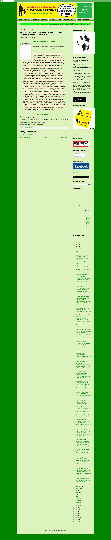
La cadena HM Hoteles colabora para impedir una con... (83, 335)
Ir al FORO (36, 19)
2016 (76, 507)
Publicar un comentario (27, 134)
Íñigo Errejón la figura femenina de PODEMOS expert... (83, 435)
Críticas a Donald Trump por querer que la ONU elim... (82, 385)
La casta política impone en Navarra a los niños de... (82, 399)
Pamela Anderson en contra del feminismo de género (83, 425)
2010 (76, 519)
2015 (76, 509)
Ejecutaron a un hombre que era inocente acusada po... (83, 309)
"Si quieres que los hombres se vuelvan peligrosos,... (83, 305)
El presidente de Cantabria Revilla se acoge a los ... (82, 282)
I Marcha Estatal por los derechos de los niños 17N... (83, 445)
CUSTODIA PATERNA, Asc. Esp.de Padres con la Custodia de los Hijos (88, 219)
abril (77, 496)
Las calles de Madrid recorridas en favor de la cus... (83, 347)
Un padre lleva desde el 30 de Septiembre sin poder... (83, 367)
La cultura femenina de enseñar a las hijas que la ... (83, 354)
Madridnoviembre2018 (81, 338)
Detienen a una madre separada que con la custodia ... (83, 389)
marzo (78, 498)
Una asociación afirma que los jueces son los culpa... (83, 461)
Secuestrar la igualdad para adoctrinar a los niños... (82, 292)
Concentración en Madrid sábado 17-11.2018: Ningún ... (83, 408)
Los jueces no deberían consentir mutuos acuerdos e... (83, 449)
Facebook (77, 132)
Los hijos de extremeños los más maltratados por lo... (82, 467)
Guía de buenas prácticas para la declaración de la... (83, 252)
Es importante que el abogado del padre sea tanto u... (83, 418)
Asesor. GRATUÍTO (83, 19)
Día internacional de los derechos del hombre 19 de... (83, 328)
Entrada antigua (64, 137)
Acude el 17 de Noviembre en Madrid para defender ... (83, 393)
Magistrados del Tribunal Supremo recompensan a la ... (83, 266)
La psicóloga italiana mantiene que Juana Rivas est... (83, 299)
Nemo (87, 226)
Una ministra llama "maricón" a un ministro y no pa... (83, 340)
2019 (76, 244)
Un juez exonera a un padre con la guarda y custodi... (83, 325)
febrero (78, 500)
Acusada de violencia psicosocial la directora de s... (83, 319)
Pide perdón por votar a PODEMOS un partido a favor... (82, 403)
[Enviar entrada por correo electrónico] (36, 127)
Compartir (75, 172)
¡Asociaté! (44, 19)
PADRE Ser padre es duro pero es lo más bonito (83, 285)
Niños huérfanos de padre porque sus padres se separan (82, 454)
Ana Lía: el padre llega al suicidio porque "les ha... (82, 382)
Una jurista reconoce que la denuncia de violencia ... (82, 273)
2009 (76, 521)
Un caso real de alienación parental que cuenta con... (83, 442)
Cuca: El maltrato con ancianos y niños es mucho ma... (83, 332)
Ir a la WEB (27, 19)
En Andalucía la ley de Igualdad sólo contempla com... (83, 322)
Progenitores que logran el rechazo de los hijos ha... (82, 415)
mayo (77, 494)
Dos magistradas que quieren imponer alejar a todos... (83, 295)
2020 (76, 242)
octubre (78, 484)
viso (87, 230)
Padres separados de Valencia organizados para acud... (83, 477)
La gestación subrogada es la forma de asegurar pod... (83, 471)
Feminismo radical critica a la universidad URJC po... (83, 344)
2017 (76, 505)
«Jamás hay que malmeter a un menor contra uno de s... (83, 457)
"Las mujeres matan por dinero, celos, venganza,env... (83, 312)
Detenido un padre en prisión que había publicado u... (83, 315)
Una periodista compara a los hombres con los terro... (83, 481)
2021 (76, 240)
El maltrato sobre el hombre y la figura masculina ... (83, 256)
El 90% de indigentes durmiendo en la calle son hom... (83, 396)
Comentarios (78, 156)
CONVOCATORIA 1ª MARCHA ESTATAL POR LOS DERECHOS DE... (83, 378)
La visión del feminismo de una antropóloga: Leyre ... (83, 360)
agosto (78, 488)
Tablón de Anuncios (69, 19)
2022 (76, 238)
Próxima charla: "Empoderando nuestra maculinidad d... (83, 279)
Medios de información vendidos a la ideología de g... (83, 432)
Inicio (20, 19)
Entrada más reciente (25, 137)
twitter (59, 19)
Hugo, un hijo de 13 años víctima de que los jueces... (83, 364)
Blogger (64, 530)
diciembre (78, 248)
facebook (52, 19)
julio (77, 490)
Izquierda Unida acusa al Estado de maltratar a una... (83, 438)
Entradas (77, 153)
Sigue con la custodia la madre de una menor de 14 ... (83, 302)
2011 (76, 517)
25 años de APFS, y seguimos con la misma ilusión (83, 428)
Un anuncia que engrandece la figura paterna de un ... (83, 270)
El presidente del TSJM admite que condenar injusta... (83, 262)
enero (77, 502)
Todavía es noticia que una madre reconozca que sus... (83, 464)
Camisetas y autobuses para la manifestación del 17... (83, 357)
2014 (76, 511)
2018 (76, 246)
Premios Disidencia (80, 276)
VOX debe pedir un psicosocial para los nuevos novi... (83, 422)
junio (77, 492)
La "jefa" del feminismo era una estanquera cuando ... (83, 370)
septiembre (79, 486)
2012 (76, 515)
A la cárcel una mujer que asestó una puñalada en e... (83, 259)
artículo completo (44, 114)
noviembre (79, 250)
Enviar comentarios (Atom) (32, 140)
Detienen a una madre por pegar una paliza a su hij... (83, 374)
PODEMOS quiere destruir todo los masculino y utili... (83, 412)
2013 (76, 513)
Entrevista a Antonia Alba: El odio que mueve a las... (82, 289)
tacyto (87, 228)
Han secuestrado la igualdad (44, 41)
